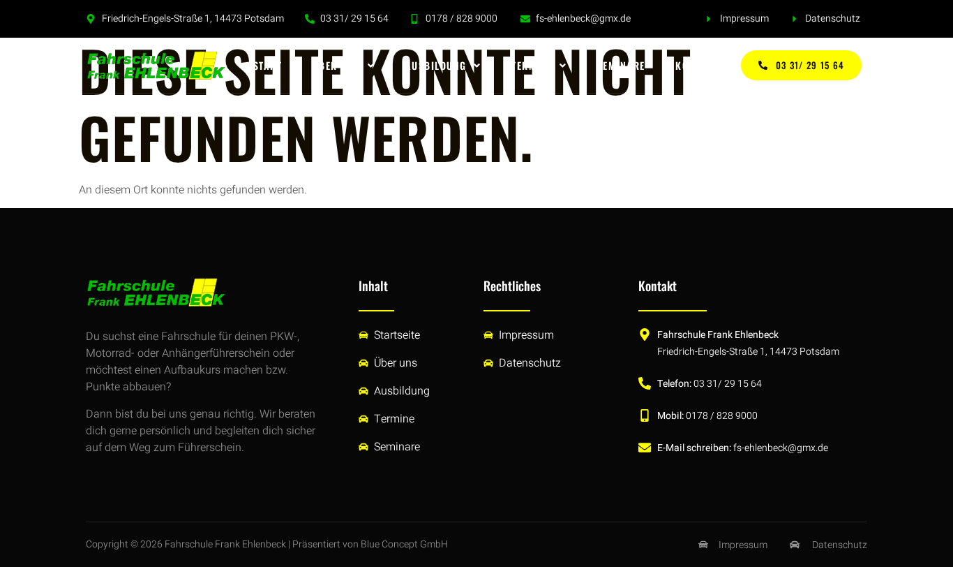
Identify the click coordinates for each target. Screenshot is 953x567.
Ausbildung (436, 65)
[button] (343, 65)
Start (268, 65)
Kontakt (697, 65)
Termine (532, 65)
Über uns (337, 65)
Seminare (621, 65)
